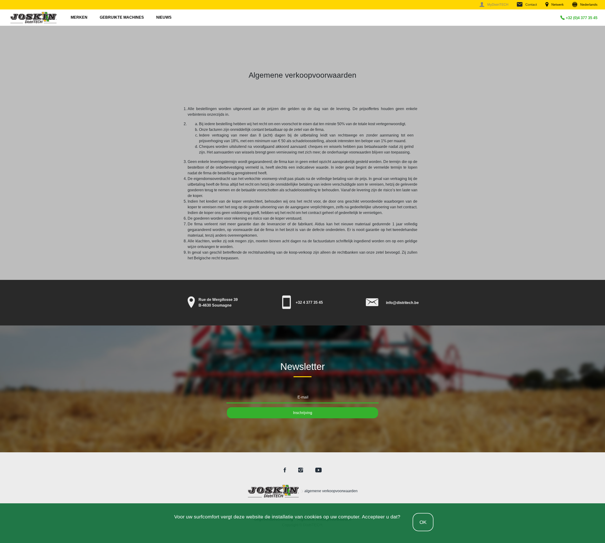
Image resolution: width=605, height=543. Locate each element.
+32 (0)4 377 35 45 (581, 18)
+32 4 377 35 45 (309, 302)
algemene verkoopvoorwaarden (331, 491)
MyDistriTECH (497, 4)
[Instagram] (301, 470)
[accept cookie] (417, 522)
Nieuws (164, 17)
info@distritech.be (402, 303)
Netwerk (557, 4)
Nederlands (588, 4)
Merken (79, 17)
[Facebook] (285, 470)
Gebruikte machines (122, 17)
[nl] (273, 491)
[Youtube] (318, 470)
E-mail (303, 397)
